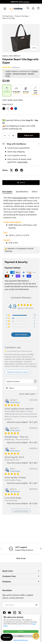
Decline (20, 636)
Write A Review (21, 335)
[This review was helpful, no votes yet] (30, 422)
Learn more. (23, 162)
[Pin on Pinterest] (21, 170)
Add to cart (28, 135)
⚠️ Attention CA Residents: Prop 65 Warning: (19, 249)
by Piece (7, 92)
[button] (36, 636)
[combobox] (28, 394)
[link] (33, 8)
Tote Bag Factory (7, 16)
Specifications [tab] (22, 191)
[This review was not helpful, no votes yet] (35, 422)
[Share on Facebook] (16, 170)
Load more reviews (21, 511)
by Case (26, 92)
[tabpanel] (21, 225)
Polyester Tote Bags (21, 16)
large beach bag (19, 197)
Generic (5, 56)
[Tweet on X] (11, 170)
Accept (20, 631)
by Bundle (16, 92)
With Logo (35, 92)
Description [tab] (7, 191)
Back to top (21, 558)
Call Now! (26, 2)
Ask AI (22, 182)
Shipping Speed (19, 73)
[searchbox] (19, 381)
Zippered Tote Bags (8, 18)
